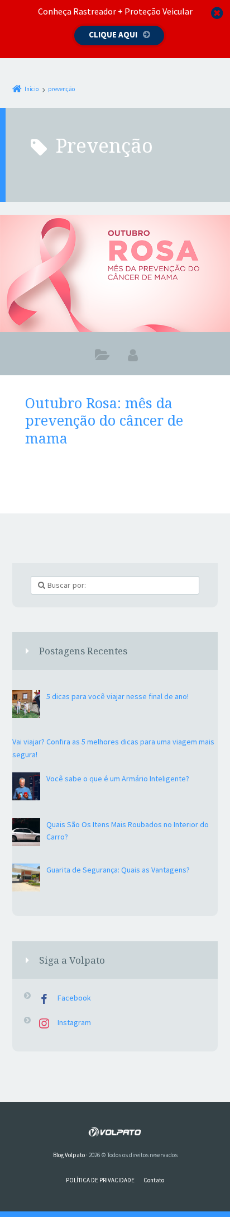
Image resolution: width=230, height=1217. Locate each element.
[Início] (114, 1131)
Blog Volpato (69, 1155)
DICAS (102, 357)
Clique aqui (113, 34)
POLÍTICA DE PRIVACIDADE (100, 1180)
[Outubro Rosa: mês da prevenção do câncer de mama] (115, 273)
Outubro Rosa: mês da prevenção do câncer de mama (104, 420)
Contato (153, 1180)
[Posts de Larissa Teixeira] (132, 355)
